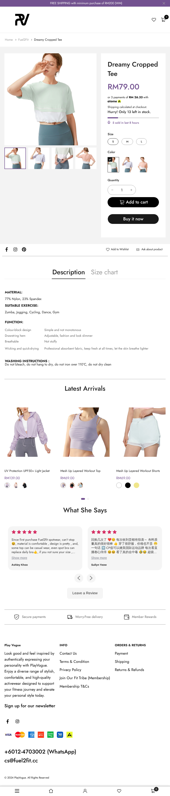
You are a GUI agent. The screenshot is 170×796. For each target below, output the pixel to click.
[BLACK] (72, 485)
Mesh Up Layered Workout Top (80, 471)
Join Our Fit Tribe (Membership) (85, 678)
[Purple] (7, 485)
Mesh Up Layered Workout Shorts (138, 471)
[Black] (24, 485)
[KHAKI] (136, 485)
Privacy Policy (70, 670)
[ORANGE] (142, 164)
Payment (121, 653)
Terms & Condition (74, 661)
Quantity (113, 180)
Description (68, 272)
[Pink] (16, 485)
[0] (163, 19)
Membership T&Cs (74, 686)
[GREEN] (113, 164)
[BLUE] (80, 485)
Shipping (113, 107)
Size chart (104, 272)
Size (110, 134)
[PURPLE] (128, 164)
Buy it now (133, 219)
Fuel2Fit (23, 40)
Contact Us (68, 653)
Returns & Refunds (129, 670)
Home (9, 40)
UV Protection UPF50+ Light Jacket (27, 471)
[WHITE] (119, 485)
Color (111, 152)
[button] (83, 499)
